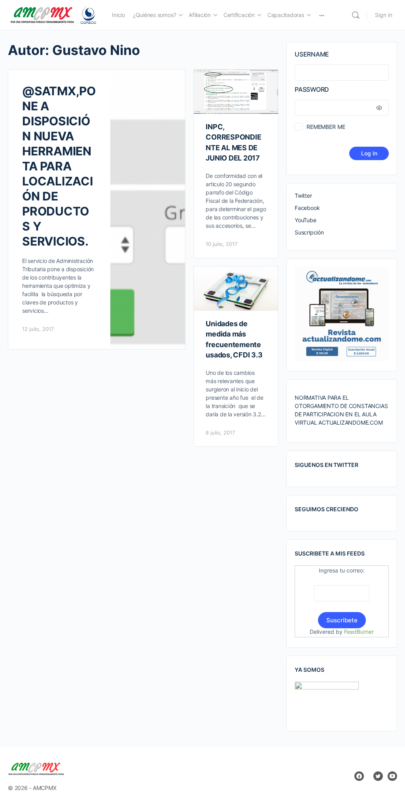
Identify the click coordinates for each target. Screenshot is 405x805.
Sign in (383, 14)
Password (312, 89)
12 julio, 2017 (38, 329)
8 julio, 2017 (220, 432)
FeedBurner (359, 631)
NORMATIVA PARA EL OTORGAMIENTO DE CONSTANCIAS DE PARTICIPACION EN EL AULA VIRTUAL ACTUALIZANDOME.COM (341, 410)
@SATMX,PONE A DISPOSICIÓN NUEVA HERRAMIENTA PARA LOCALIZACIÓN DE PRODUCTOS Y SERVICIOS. (59, 166)
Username (312, 54)
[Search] (355, 15)
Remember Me (326, 126)
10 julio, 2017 (221, 244)
